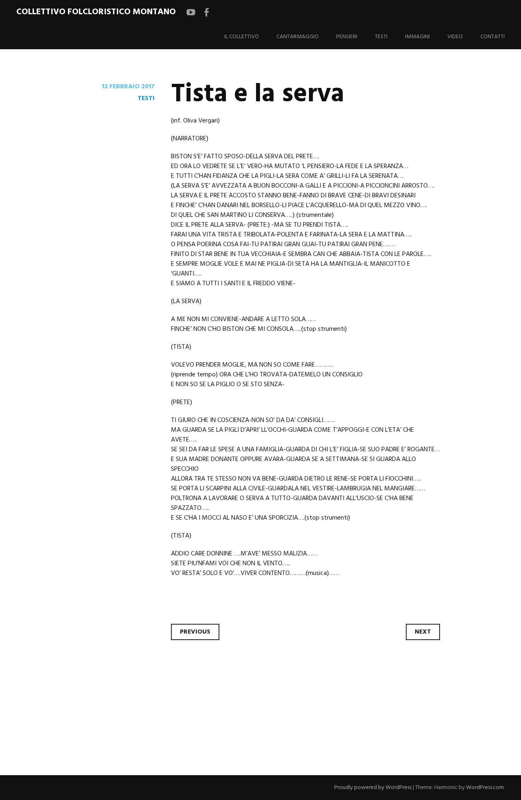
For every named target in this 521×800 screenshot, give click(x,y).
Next (423, 632)
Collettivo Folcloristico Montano (96, 12)
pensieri (346, 37)
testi (381, 37)
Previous (195, 632)
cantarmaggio (297, 37)
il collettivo (241, 37)
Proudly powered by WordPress (373, 787)
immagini (417, 37)
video (455, 37)
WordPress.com (485, 787)
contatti (492, 37)
